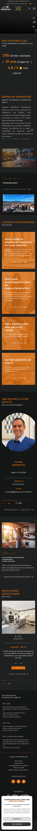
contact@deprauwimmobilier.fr (18, 772)
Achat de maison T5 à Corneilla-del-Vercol (15, 748)
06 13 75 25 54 (18, 767)
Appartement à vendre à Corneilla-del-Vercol (16, 716)
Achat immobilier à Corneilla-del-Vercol (15, 732)
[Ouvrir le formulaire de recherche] (29, 8)
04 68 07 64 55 (18, 769)
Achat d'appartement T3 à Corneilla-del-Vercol (16, 751)
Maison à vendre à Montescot (12, 723)
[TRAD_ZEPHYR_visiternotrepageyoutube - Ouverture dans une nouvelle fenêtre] (24, 788)
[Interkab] (18, 10)
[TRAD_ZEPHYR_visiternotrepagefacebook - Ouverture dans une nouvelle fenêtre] (13, 788)
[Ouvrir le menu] (34, 8)
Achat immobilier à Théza (10, 736)
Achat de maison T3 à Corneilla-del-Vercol (15, 746)
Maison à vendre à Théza (10, 721)
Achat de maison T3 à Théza (11, 754)
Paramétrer (17, 819)
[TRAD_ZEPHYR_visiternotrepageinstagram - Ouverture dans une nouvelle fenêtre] (18, 788)
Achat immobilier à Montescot (12, 734)
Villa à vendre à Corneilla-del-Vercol (14, 719)
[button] (9, 503)
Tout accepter (17, 824)
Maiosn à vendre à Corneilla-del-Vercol (15, 713)
